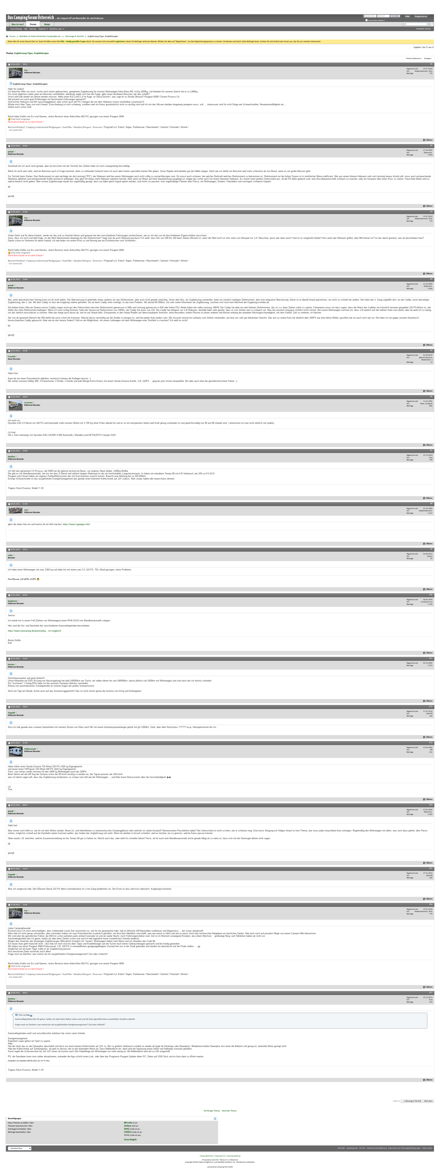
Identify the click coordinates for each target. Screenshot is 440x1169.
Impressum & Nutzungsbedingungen (404, 1148)
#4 (431, 279)
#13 (430, 743)
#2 (431, 146)
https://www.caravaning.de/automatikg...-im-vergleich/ (34, 631)
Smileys (127, 1126)
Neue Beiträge (16, 29)
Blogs (47, 24)
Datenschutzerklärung (377, 1148)
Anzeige (427, 58)
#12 (430, 707)
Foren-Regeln (130, 1140)
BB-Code (128, 1123)
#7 (431, 451)
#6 (431, 397)
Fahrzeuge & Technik (74, 36)
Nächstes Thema (229, 1111)
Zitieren (429, 140)
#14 (430, 805)
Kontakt (341, 1148)
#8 (431, 504)
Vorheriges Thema (212, 1111)
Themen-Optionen (413, 58)
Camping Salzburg (233, 1156)
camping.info (352, 1148)
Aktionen (42, 29)
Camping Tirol (219, 1156)
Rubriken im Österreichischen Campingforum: (40, 36)
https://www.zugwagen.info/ (76, 524)
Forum (33, 24)
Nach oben (428, 1101)
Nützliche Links (56, 29)
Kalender (33, 29)
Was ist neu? (18, 24)
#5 (431, 350)
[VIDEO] (127, 1132)
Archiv (362, 1148)
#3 (431, 212)
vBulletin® (216, 1160)
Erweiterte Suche (423, 29)
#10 (430, 595)
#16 (430, 904)
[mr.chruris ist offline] (16, 405)
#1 (431, 64)
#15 (430, 868)
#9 (431, 549)
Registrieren (421, 16)
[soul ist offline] (16, 510)
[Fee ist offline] (16, 73)
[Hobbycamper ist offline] (16, 751)
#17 (430, 993)
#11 (430, 658)
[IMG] (126, 1129)
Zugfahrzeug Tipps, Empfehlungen (31, 53)
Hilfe (407, 16)
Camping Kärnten (206, 1156)
